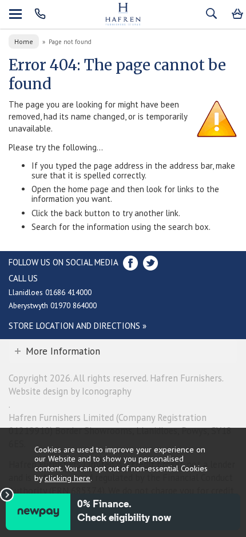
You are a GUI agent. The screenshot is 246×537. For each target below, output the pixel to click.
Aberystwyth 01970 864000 (53, 305)
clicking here (67, 477)
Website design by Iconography (70, 391)
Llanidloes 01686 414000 (50, 292)
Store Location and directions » (77, 325)
